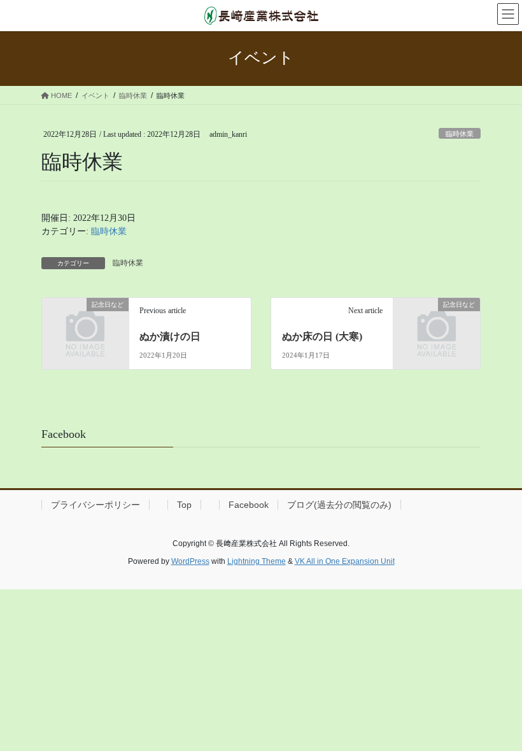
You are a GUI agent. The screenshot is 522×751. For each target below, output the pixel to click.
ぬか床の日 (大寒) (322, 336)
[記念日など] (85, 323)
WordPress (190, 561)
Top (184, 505)
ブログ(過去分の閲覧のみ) (339, 505)
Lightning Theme (256, 561)
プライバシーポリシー (95, 505)
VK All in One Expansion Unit (345, 561)
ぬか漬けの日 (170, 336)
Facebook (249, 505)
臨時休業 (460, 133)
